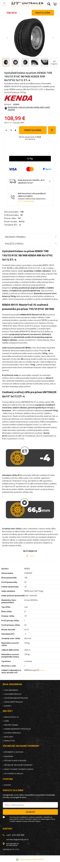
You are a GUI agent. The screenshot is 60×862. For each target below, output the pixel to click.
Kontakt (7, 706)
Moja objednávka (12, 684)
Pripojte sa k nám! (13, 790)
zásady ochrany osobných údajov (28, 821)
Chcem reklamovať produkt (16, 698)
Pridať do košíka (32, 130)
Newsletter (9, 741)
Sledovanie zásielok (12, 694)
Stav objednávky (11, 690)
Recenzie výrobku (15, 237)
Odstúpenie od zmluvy (13, 773)
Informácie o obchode (13, 752)
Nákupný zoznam (11, 725)
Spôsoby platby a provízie (15, 760)
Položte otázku (14, 243)
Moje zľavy (8, 737)
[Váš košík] (55, 4)
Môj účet (8, 711)
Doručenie (8, 756)
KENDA (16, 104)
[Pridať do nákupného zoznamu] (52, 130)
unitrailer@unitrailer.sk (17, 839)
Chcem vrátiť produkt (13, 702)
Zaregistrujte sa (11, 717)
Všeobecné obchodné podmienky (18, 765)
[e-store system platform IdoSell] (30, 859)
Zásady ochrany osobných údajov (18, 769)
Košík (6, 721)
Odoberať (30, 811)
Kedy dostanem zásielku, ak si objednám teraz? (31, 181)
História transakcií (12, 733)
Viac (42, 670)
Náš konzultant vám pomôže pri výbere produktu (32, 197)
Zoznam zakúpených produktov (17, 729)
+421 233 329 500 (26, 201)
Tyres (32, 556)
